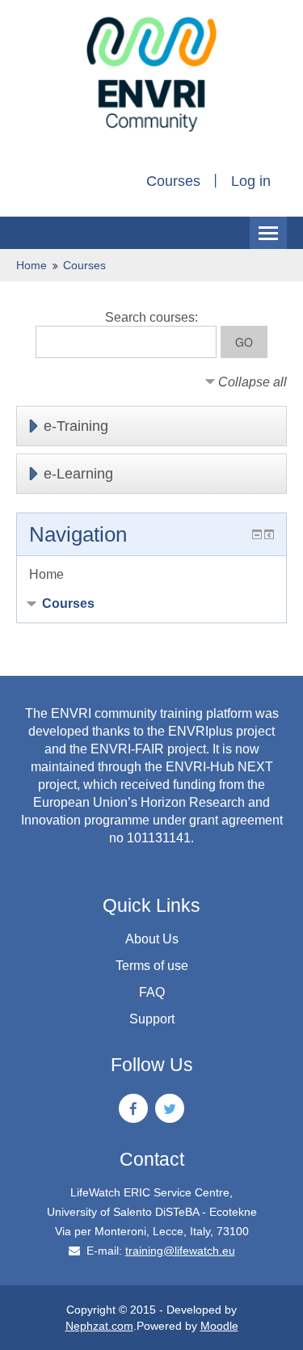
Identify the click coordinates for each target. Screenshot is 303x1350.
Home (31, 265)
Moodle (219, 1325)
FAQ (152, 992)
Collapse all (252, 382)
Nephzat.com (99, 1325)
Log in (251, 181)
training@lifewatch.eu (180, 1250)
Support (152, 1019)
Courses (173, 181)
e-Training (76, 426)
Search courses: (151, 317)
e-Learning (78, 474)
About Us (152, 939)
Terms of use (152, 965)
